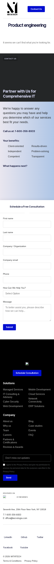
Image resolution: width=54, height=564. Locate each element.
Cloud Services (36, 394)
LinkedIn (8, 537)
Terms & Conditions (12, 561)
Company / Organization (14, 246)
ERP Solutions (36, 406)
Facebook (8, 547)
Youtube (24, 547)
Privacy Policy (31, 561)
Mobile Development (39, 389)
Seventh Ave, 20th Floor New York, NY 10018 (25, 509)
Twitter (40, 537)
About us (7, 421)
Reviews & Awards (13, 447)
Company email (10, 260)
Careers (7, 435)
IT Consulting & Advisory (11, 395)
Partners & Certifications (10, 441)
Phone (6, 274)
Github (24, 537)
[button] (48, 9)
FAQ (30, 435)
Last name (8, 232)
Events (32, 430)
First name (8, 218)
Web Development (13, 406)
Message (7, 302)
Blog (30, 421)
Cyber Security (11, 401)
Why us (7, 426)
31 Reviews (22, 497)
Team (6, 430)
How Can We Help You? (14, 288)
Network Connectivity (35, 400)
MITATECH (16, 556)
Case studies (35, 426)
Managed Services (13, 389)
